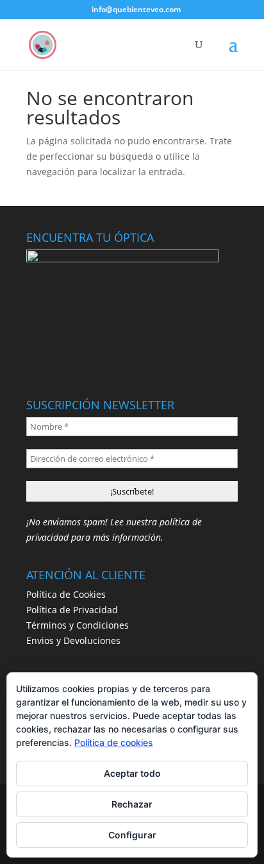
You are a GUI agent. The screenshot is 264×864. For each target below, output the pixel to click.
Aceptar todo (132, 773)
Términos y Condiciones (77, 625)
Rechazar (132, 804)
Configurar (132, 834)
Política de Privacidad (72, 610)
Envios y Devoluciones (73, 640)
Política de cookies (113, 742)
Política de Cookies (66, 594)
